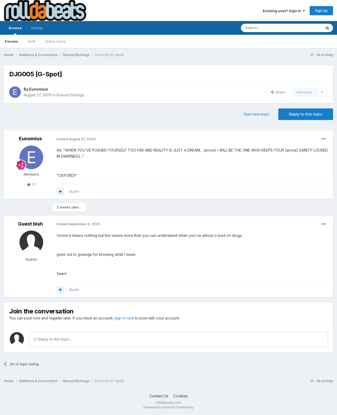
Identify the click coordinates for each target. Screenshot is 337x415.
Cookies (180, 396)
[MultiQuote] (60, 191)
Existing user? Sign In (283, 11)
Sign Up (321, 10)
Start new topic (257, 114)
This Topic (306, 28)
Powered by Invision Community (168, 407)
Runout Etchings (70, 95)
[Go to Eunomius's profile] (15, 92)
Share (279, 92)
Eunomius (38, 89)
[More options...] (323, 139)
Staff (31, 41)
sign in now (124, 318)
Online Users (55, 41)
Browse (15, 28)
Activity (37, 28)
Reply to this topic (305, 114)
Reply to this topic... (54, 339)
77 (33, 184)
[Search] (327, 28)
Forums (11, 41)
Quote (74, 191)
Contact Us (158, 396)
